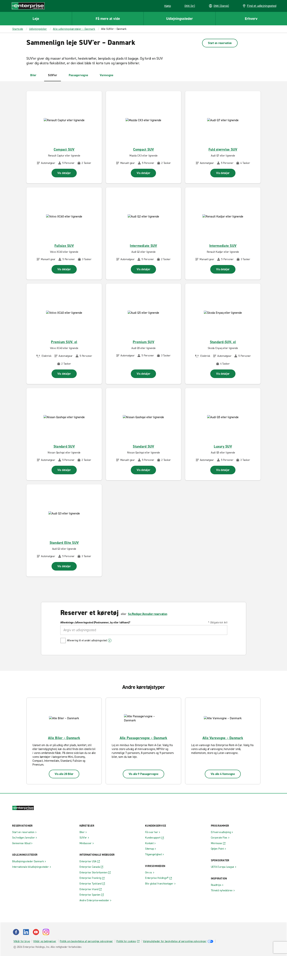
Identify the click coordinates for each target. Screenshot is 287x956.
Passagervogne (78, 75)
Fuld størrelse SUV (223, 149)
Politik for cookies (126, 941)
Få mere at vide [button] (108, 18)
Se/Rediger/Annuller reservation (147, 614)
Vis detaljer (64, 173)
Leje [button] (36, 18)
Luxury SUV (223, 446)
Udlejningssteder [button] (179, 18)
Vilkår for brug (21, 941)
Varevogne (106, 75)
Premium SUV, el (64, 342)
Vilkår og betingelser (44, 941)
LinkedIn (25, 932)
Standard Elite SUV (64, 542)
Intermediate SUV (143, 245)
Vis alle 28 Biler (64, 774)
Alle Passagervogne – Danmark (143, 738)
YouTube (35, 932)
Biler (33, 75)
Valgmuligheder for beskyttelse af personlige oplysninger (174, 941)
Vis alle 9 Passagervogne (143, 774)
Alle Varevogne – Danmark (222, 738)
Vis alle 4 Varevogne (223, 774)
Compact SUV (64, 149)
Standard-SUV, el (223, 342)
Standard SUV (64, 446)
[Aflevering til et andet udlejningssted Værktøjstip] (109, 640)
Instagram (45, 932)
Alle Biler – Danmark (64, 738)
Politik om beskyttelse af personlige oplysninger (86, 941)
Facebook (16, 932)
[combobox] (143, 630)
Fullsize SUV (64, 245)
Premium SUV (143, 342)
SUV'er (52, 75)
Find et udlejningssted (261, 6)
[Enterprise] (28, 5)
